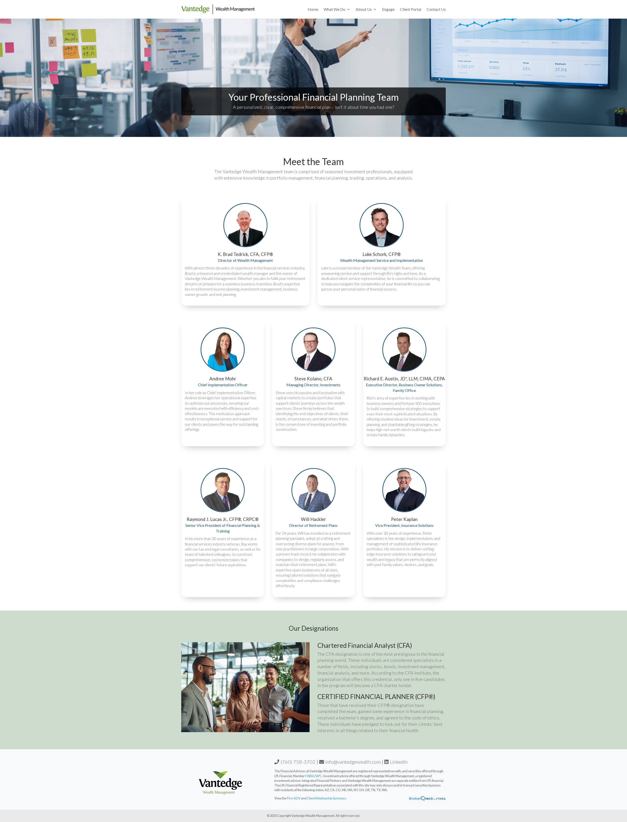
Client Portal (410, 9)
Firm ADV (294, 798)
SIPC (318, 776)
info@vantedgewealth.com (353, 762)
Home (313, 9)
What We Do (334, 9)
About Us (364, 9)
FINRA (309, 776)
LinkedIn (399, 762)
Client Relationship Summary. (327, 798)
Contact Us (436, 9)
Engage (388, 9)
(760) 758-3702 (297, 762)
